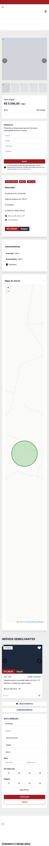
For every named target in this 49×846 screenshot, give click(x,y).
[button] (4, 60)
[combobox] (24, 724)
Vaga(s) (7, 779)
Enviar (24, 161)
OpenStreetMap (30, 622)
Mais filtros (24, 790)
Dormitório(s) (9, 769)
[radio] (9, 773)
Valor (6, 758)
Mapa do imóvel (12, 281)
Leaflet (20, 622)
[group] (24, 773)
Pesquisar (24, 797)
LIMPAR (24, 802)
